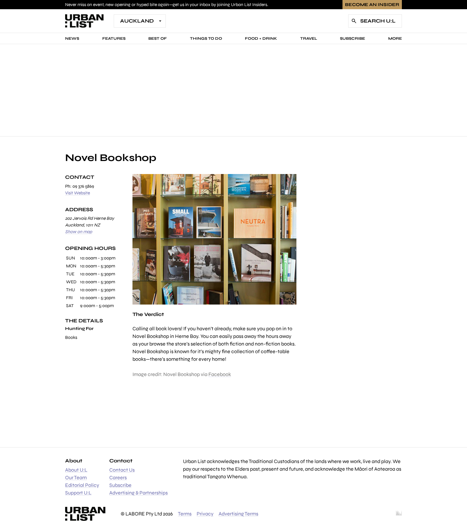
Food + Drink (261, 38)
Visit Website (77, 193)
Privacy (205, 514)
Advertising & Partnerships (138, 493)
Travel (308, 38)
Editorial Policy (82, 485)
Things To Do (206, 38)
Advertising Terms (238, 514)
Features (113, 38)
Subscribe (352, 38)
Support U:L (78, 493)
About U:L (76, 470)
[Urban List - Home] (84, 21)
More (395, 38)
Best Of (157, 38)
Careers (118, 477)
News (72, 38)
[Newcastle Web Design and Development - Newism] (399, 514)
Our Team (76, 477)
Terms (185, 514)
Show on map (78, 231)
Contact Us (122, 470)
